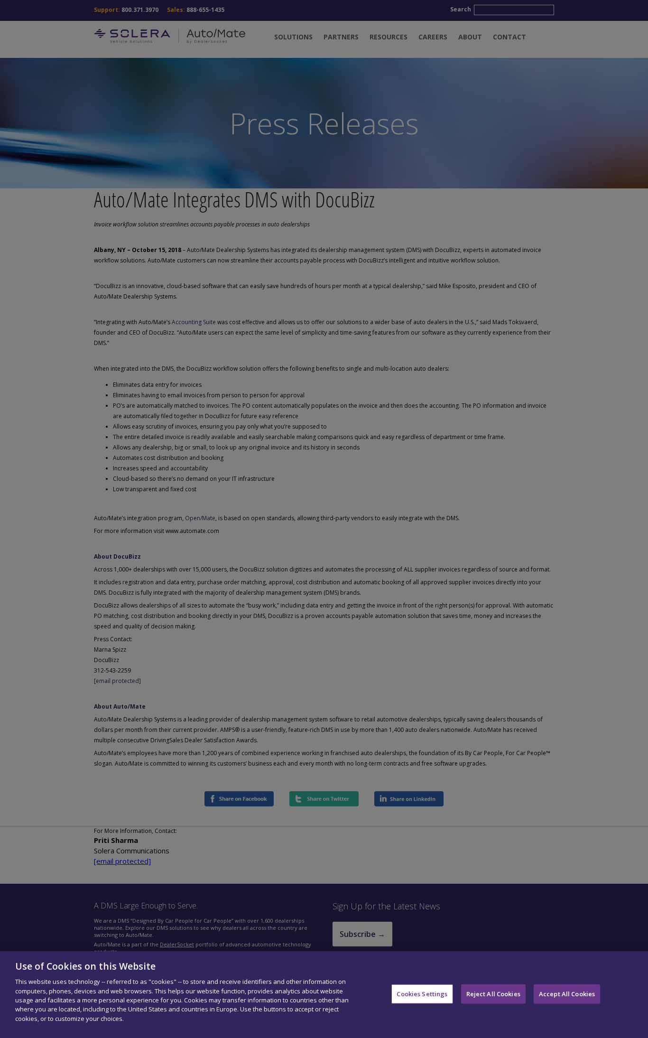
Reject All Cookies (493, 993)
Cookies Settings (422, 993)
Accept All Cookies (567, 993)
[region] (324, 994)
